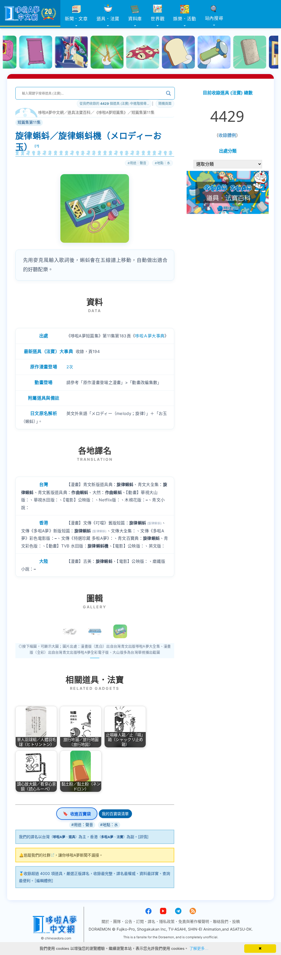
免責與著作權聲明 (193, 921)
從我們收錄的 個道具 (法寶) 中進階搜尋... (114, 103)
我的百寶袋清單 (115, 813)
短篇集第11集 (142, 112)
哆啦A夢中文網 (51, 112)
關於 (105, 921)
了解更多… (199, 948)
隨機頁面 (165, 103)
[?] (37, 146)
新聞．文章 (76, 18)
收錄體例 (227, 135)
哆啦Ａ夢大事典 (149, 335)
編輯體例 (44, 880)
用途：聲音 (138, 163)
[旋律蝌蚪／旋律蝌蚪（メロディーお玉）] (120, 631)
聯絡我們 (220, 921)
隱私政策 (167, 921)
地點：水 (163, 163)
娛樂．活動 (184, 18)
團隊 (117, 921)
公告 (128, 921)
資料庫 (135, 18)
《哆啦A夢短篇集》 (111, 112)
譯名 (151, 921)
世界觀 (157, 18)
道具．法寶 (108, 18)
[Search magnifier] (168, 93)
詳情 (143, 836)
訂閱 (140, 921)
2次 (69, 366)
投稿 (236, 921)
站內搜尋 (214, 18)
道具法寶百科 (79, 112)
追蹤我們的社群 (37, 855)
